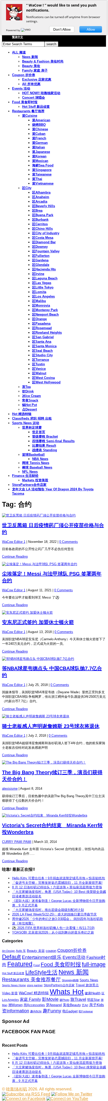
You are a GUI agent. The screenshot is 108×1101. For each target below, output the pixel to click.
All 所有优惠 (31, 84)
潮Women (15, 1005)
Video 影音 (10, 993)
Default (11, 956)
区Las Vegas (41, 283)
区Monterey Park (45, 310)
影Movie (50, 999)
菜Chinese (40, 129)
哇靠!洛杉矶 (16, 1089)
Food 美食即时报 (24, 102)
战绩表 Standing (44, 450)
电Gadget (70, 1011)
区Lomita (39, 292)
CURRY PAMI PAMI (16, 842)
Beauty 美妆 (31, 66)
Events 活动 (21, 88)
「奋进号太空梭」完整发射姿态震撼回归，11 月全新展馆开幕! (57, 883)
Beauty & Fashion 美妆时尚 (43, 61)
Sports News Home (14, 985)
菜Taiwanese (41, 174)
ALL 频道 (19, 52)
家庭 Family (30, 999)
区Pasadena (41, 323)
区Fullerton (40, 256)
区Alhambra (41, 192)
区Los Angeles (43, 296)
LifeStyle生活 (41, 972)
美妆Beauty (72, 1005)
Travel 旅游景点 (87, 985)
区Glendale (40, 265)
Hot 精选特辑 (21, 414)
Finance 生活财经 (25, 476)
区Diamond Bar (44, 242)
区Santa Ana (41, 341)
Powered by (13, 30)
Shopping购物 (70, 980)
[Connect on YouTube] (67, 1098)
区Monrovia (41, 305)
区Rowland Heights (47, 332)
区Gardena (40, 260)
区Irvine (38, 274)
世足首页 (38, 432)
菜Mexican (40, 161)
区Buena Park (42, 215)
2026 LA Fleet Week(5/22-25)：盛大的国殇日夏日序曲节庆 (54, 914)
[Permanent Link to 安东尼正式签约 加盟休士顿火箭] (54, 612)
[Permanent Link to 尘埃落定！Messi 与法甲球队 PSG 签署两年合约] (54, 564)
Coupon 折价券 (23, 75)
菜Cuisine (29, 116)
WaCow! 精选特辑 (34, 993)
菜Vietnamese (42, 183)
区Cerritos (40, 224)
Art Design (8, 950)
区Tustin (38, 364)
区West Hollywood (46, 382)
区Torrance (40, 360)
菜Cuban (38, 134)
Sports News (89, 980)
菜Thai (37, 179)
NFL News (30, 472)
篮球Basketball (33, 454)
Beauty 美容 (36, 951)
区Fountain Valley (46, 251)
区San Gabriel (43, 337)
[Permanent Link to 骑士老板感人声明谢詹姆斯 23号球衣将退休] (54, 716)
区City (26, 188)
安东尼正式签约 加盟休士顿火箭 (38, 622)
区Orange (39, 319)
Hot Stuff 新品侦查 (36, 106)
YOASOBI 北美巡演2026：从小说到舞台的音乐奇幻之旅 (53, 932)
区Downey (40, 247)
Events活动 (74, 957)
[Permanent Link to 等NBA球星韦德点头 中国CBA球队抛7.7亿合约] (54, 659)
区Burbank (40, 219)
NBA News (40, 459)
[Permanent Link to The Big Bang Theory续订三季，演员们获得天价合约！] (54, 762)
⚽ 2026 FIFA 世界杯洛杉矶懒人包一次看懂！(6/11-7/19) (53, 928)
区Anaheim (40, 197)
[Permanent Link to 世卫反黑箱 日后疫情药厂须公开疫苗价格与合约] (54, 515)
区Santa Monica (44, 346)
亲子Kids (96, 1005)
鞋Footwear (86, 1011)
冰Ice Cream (31, 396)
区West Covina (43, 378)
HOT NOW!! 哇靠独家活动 (41, 93)
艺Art (85, 1005)
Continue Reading (15, 556)
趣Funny (52, 1010)
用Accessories (34, 1005)
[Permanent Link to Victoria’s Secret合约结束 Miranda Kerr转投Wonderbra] (54, 815)
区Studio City (42, 355)
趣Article (36, 1011)
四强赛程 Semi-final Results (53, 441)
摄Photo (64, 999)
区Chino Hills (42, 228)
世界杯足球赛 (32, 427)
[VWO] (26, 30)
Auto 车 (21, 951)
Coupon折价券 (72, 950)
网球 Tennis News (35, 463)
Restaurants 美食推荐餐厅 (31, 979)
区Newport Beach (45, 314)
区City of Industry (45, 233)
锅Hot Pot (29, 405)
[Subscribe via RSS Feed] (26, 1094)
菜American (41, 120)
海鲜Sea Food (42, 165)
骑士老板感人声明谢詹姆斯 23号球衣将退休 (50, 726)
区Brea (37, 210)
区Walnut (39, 373)
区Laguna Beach (45, 278)
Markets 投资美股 (35, 480)
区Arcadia (39, 201)
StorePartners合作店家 (29, 485)
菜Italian (38, 147)
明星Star (93, 1000)
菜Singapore (41, 170)
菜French (39, 138)
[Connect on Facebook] (23, 1098)
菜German (40, 143)
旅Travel (78, 999)
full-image (93, 964)
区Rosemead (42, 328)
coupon (51, 951)
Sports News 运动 (25, 423)
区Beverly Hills (43, 206)
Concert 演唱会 (33, 97)
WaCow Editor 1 (13, 542)
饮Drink (28, 391)
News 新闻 (30, 57)
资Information (15, 1010)
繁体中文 (17, 36)
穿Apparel (54, 1005)
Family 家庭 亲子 (35, 70)
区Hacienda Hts (44, 269)
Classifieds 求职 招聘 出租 (32, 418)
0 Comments (68, 542)
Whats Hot (67, 992)
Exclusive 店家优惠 (36, 79)
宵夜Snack (30, 400)
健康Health (92, 993)
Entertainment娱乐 (42, 957)
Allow (91, 29)
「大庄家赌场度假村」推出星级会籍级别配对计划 (48, 910)
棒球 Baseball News (37, 467)
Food (36, 965)
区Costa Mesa (42, 238)
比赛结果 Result (44, 445)
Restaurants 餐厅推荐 (28, 111)
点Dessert (29, 409)
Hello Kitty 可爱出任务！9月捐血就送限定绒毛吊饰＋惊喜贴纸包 (58, 878)
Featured (19, 964)
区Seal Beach (42, 351)
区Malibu (39, 301)
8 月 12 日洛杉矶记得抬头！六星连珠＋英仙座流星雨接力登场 (57, 887)
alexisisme (10, 788)
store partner (35, 985)
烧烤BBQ (39, 125)
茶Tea (26, 387)
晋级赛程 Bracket (45, 436)
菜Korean (39, 156)
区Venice (39, 369)
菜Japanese (41, 152)
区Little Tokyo (42, 287)
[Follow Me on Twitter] (71, 1094)
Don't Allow (62, 29)
